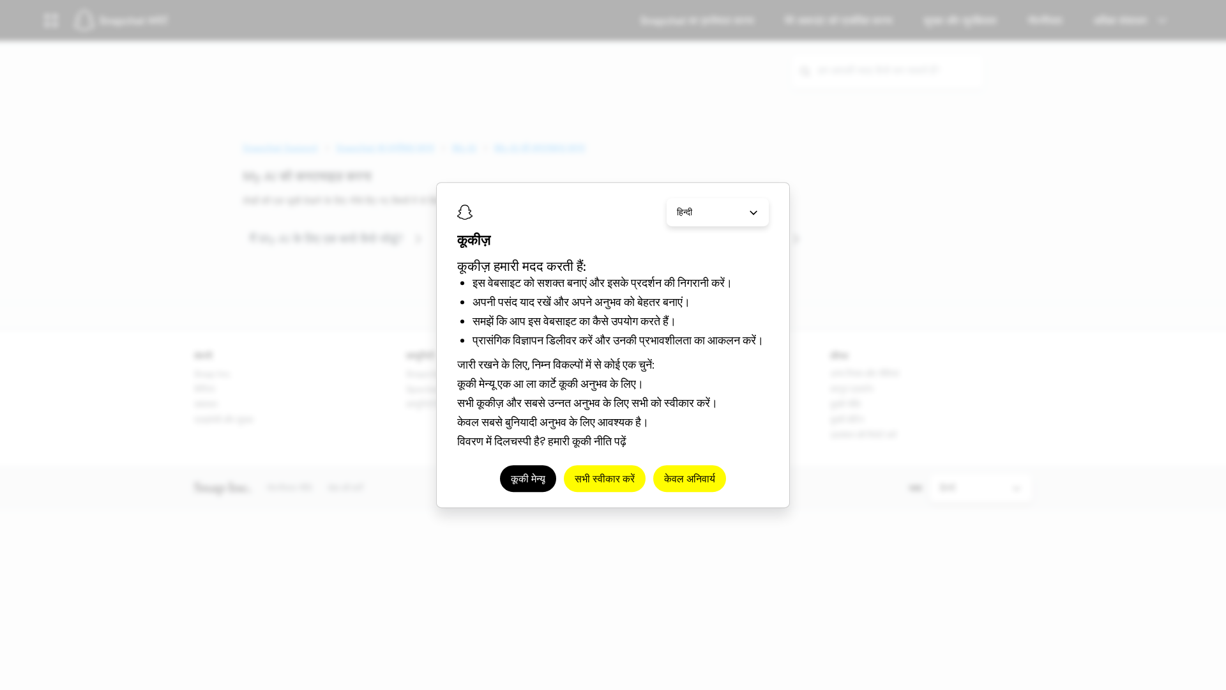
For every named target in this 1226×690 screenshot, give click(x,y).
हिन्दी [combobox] (684, 212)
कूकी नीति (592, 441)
